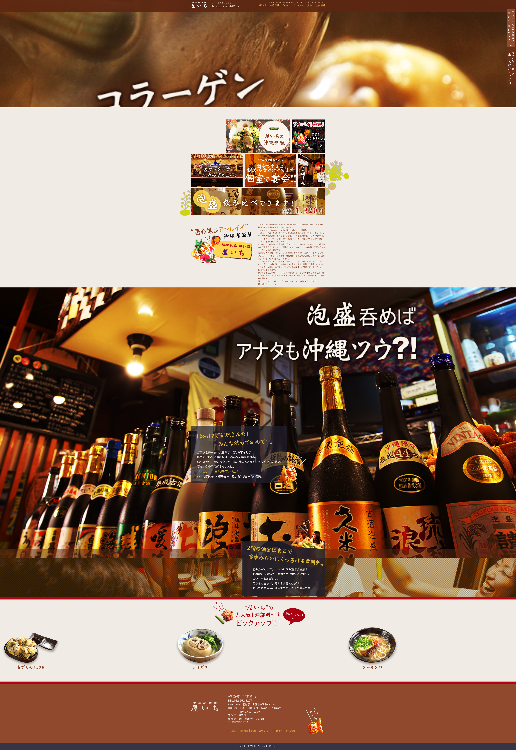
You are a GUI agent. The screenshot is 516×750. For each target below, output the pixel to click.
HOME (232, 730)
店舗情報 (291, 730)
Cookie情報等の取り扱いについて (238, 722)
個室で (279, 730)
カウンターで (266, 730)
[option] (86, 649)
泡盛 (253, 730)
